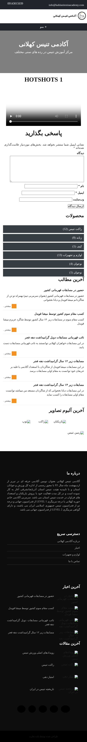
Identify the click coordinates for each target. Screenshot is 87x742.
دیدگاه (80, 153)
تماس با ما (74, 561)
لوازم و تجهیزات (71, 554)
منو (43, 26)
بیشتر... (7, 306)
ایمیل (79, 192)
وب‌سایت (78, 199)
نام (81, 186)
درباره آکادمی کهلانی (68, 541)
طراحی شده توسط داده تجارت (43, 736)
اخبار (77, 547)
